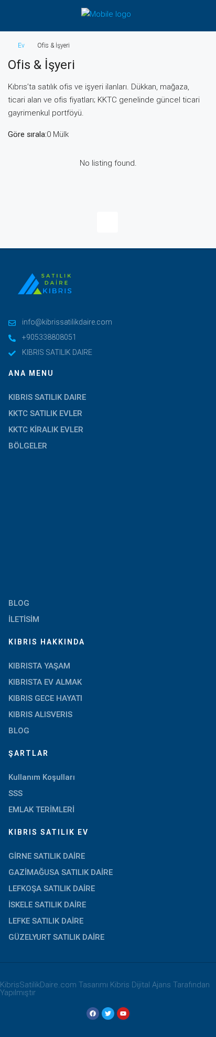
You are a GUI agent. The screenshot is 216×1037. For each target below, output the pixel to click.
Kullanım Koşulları (41, 777)
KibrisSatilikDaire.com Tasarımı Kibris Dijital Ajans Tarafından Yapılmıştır (105, 988)
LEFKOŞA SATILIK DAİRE (51, 888)
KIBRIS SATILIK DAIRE (47, 397)
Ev (21, 45)
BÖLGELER (27, 446)
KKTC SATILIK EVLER (45, 413)
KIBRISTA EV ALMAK (45, 682)
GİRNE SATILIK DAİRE (46, 856)
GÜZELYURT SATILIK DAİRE (56, 937)
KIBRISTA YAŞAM (39, 666)
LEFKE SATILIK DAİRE (45, 921)
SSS (15, 793)
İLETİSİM (23, 619)
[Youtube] (123, 1013)
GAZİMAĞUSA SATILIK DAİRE (60, 872)
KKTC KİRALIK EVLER (45, 429)
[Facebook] (93, 1013)
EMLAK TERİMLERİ (41, 809)
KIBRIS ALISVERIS (40, 714)
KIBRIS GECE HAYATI (45, 698)
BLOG (18, 603)
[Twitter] (108, 1013)
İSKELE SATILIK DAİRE (47, 904)
